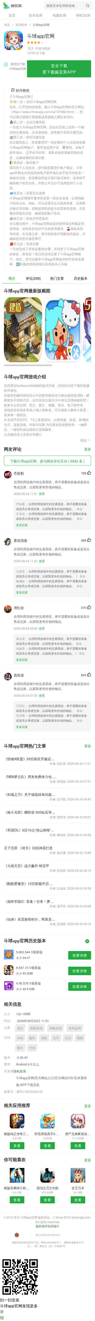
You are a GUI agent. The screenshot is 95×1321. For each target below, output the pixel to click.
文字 (56, 1037)
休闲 (20, 1037)
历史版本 (80, 278)
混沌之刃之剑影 (48, 1188)
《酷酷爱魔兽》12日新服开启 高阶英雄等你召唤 (30, 883)
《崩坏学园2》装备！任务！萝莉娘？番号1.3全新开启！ (30, 901)
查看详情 (79, 955)
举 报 (2, 1314)
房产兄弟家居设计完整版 (78, 1133)
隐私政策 (19, 1071)
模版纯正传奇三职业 (17, 1133)
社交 (68, 1037)
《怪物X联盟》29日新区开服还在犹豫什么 (30, 758)
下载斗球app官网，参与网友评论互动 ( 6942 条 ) (47, 461)
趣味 (32, 1037)
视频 (80, 1037)
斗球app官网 (12, 5)
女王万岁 (78, 1188)
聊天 (20, 1047)
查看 (17, 1145)
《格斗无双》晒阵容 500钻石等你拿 (30, 812)
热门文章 (57, 278)
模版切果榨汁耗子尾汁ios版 (17, 1188)
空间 (32, 1047)
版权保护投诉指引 (47, 1226)
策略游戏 (36, 1028)
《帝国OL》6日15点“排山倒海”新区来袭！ (30, 830)
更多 (87, 449)
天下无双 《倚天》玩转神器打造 (28, 847)
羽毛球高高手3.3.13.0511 (47, 1133)
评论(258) (33, 278)
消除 (44, 1037)
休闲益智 (74, 1028)
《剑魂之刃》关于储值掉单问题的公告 (30, 794)
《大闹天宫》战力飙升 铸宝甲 (26, 865)
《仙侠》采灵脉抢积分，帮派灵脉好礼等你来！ (30, 919)
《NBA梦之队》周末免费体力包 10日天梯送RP (30, 776)
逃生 (20, 1028)
